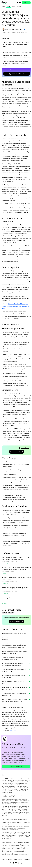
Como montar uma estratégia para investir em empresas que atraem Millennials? (12, 658)
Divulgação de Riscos (6, 829)
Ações (13, 6)
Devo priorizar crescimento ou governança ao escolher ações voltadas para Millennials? (12, 664)
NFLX (12, 393)
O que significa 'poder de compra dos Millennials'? (14, 633)
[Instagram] (21, 863)
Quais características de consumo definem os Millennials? (12, 638)
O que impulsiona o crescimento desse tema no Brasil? (13, 682)
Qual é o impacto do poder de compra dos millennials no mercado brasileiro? (14, 688)
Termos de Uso (26, 859)
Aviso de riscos (12, 730)
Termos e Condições (17, 859)
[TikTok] (13, 863)
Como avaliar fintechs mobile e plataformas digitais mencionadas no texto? (14, 670)
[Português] (20, 2)
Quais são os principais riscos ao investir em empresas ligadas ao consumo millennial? (14, 652)
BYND (16, 429)
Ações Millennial (24, 448)
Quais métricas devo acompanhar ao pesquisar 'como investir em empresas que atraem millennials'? (14, 700)
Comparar (19, 6)
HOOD (20, 410)
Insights (8, 6)
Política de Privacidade (7, 859)
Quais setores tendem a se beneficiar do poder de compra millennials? (13, 676)
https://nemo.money (16, 778)
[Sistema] (17, 2)
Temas (3, 6)
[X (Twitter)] (11, 863)
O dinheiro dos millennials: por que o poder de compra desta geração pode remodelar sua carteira (15, 306)
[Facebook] (19, 863)
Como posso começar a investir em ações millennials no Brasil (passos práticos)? (14, 694)
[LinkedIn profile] (25, 29)
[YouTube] (16, 863)
